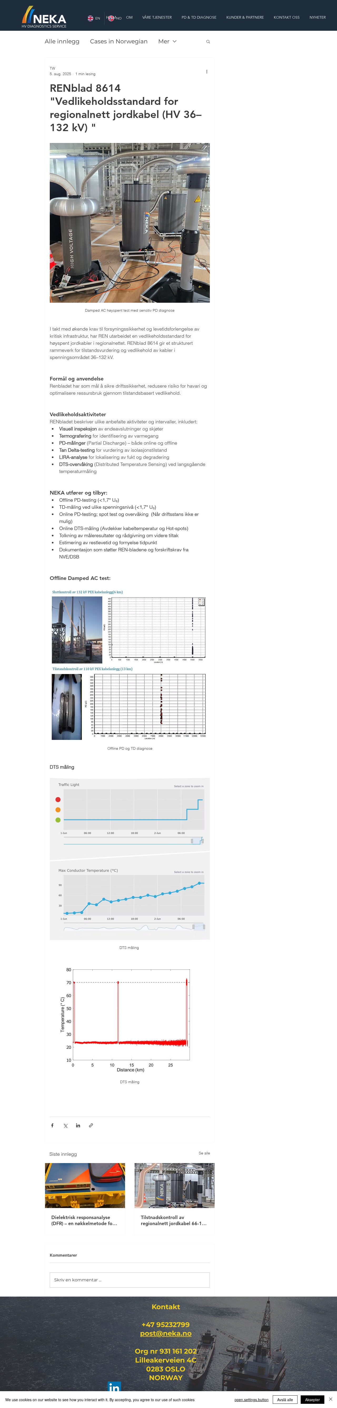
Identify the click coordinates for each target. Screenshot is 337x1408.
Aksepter (312, 1399)
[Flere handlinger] (207, 71)
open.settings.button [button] (252, 1399)
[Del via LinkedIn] (78, 1125)
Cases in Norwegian (119, 41)
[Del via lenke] (90, 1125)
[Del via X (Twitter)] (65, 1125)
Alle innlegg (62, 41)
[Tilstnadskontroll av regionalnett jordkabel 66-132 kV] (175, 1185)
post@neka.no (166, 1333)
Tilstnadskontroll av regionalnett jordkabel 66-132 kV (174, 1220)
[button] (208, 41)
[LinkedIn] (114, 1388)
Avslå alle (285, 1399)
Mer (164, 41)
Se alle (204, 1153)
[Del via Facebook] (52, 1125)
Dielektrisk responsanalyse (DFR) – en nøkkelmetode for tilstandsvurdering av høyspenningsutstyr (82, 1220)
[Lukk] (331, 1399)
